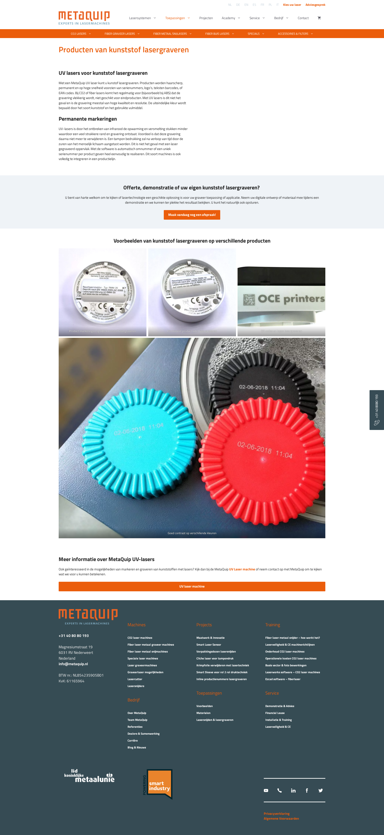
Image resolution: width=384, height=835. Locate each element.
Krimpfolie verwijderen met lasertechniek (222, 665)
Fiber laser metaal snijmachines (148, 651)
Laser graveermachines (142, 665)
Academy (228, 17)
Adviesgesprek (315, 4)
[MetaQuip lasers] (85, 18)
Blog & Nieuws (137, 747)
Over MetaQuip (137, 713)
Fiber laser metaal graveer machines (151, 644)
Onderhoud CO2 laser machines (284, 651)
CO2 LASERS (78, 33)
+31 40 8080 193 (376, 407)
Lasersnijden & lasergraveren (214, 719)
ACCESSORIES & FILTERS (293, 33)
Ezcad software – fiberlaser (282, 679)
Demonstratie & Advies (279, 706)
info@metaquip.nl (73, 664)
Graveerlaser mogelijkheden (145, 672)
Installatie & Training (278, 719)
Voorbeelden (204, 706)
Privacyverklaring (277, 813)
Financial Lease (275, 713)
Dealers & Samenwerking (144, 733)
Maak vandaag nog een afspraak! (192, 214)
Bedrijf (278, 17)
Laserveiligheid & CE (278, 726)
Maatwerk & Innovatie (210, 637)
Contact (303, 17)
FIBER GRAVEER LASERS (120, 33)
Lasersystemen (140, 17)
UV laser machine (192, 586)
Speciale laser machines (143, 658)
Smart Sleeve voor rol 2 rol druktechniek (222, 672)
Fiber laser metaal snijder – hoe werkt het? (292, 637)
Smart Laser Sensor (208, 644)
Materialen (203, 713)
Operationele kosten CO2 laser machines (290, 658)
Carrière (133, 740)
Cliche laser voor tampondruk (215, 658)
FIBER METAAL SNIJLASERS (170, 33)
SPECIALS (254, 33)
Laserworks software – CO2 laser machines (292, 672)
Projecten (206, 17)
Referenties (135, 726)
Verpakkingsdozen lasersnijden (216, 651)
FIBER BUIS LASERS (217, 33)
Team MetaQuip (137, 719)
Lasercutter (135, 679)
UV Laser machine (242, 569)
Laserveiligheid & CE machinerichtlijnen (290, 644)
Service (255, 17)
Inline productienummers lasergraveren (221, 679)
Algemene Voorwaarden (281, 818)
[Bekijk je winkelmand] (319, 18)
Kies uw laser (292, 4)
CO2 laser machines (140, 637)
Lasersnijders (136, 686)
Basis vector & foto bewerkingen (285, 665)
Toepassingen (175, 17)
